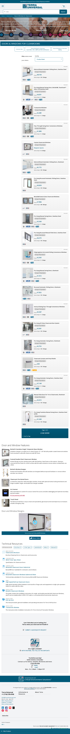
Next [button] (66, 29)
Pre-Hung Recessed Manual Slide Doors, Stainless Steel (50, 232)
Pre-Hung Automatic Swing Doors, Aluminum (47, 341)
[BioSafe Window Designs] (5, 473)
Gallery (60, 49)
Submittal (37, 547)
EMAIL (36, 665)
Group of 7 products (40, 309)
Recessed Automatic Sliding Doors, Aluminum (47, 287)
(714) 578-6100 (35, 663)
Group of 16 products (40, 71)
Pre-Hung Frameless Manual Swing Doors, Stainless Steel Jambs (50, 413)
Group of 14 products (40, 416)
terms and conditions (29, 688)
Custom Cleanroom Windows (42, 142)
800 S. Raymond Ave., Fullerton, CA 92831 (7, 701)
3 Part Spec (28, 547)
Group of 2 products (40, 199)
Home (3, 16)
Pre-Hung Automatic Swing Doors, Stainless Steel (48, 378)
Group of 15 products (40, 273)
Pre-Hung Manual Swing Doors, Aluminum (46, 270)
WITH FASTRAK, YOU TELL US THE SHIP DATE (36, 650)
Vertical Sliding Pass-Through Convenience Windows (49, 306)
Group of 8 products (40, 254)
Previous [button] (3, 29)
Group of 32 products (40, 361)
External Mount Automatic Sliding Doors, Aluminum (49, 162)
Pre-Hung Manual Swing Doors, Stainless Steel (47, 216)
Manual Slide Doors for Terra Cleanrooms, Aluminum (49, 394)
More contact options (7, 704)
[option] (35, 29)
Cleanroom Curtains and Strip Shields (45, 358)
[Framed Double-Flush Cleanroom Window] (5, 463)
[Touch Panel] (5, 503)
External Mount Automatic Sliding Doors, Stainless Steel (50, 69)
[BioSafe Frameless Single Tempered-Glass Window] (5, 453)
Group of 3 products (40, 325)
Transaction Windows (40, 107)
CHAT (36, 667)
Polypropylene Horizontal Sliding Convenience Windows (50, 252)
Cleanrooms (9, 16)
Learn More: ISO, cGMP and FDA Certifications (37, 49)
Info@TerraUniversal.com (9, 697)
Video (46, 547)
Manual (54, 547)
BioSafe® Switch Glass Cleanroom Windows (46, 196)
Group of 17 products (40, 289)
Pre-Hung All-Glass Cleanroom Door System (46, 323)
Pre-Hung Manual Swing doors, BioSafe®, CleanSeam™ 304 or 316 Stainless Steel (50, 88)
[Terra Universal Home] (32, 6)
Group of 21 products (40, 91)
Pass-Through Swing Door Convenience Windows (48, 126)
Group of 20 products (40, 128)
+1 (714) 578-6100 (8, 694)
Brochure (17, 547)
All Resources (6, 547)
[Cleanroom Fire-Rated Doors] (5, 483)
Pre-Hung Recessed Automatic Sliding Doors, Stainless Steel (50, 179)
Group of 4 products (40, 110)
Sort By (37, 56)
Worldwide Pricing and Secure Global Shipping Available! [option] (35, 1)
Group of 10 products (40, 145)
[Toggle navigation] (3, 6)
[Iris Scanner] (5, 493)
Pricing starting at (17, 495)
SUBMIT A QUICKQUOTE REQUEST (35, 630)
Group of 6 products (40, 380)
